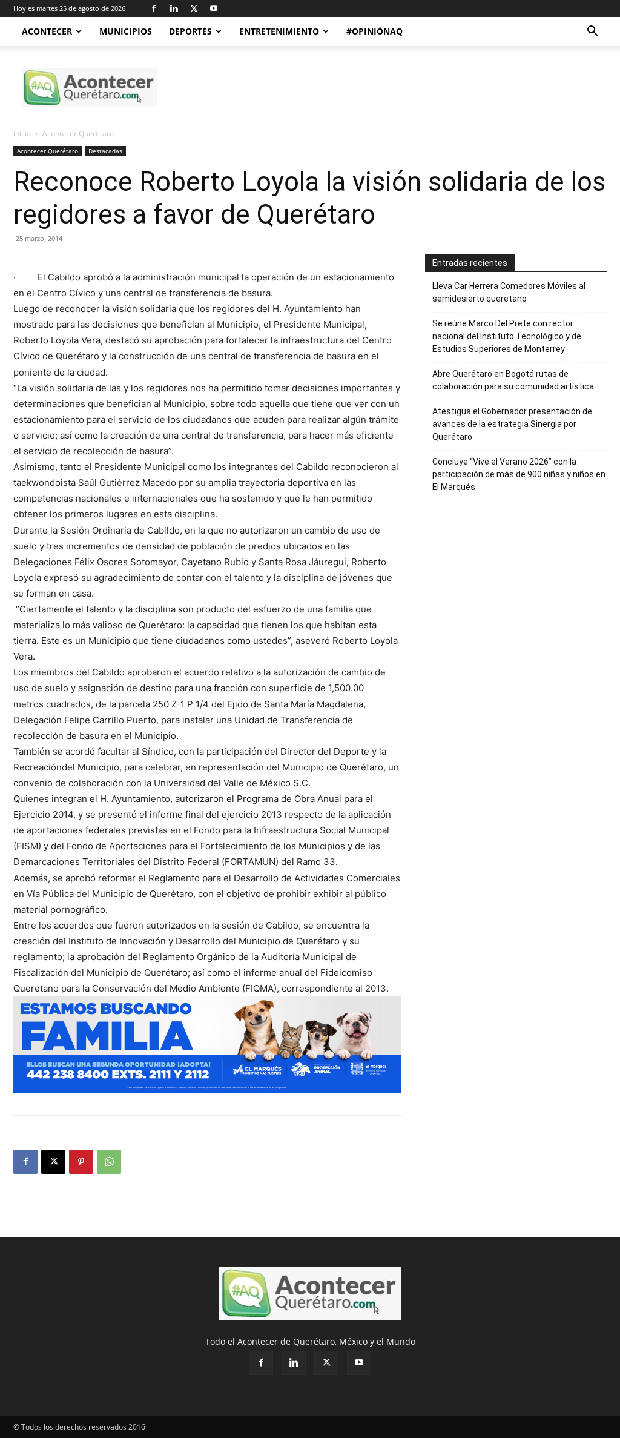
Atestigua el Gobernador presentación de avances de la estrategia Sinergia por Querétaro (512, 424)
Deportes (190, 31)
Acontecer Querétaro (47, 151)
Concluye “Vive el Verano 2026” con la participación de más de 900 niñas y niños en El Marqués (518, 474)
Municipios (125, 31)
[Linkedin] (174, 8)
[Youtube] (214, 8)
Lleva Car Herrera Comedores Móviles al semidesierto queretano (508, 292)
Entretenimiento (279, 31)
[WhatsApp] (109, 1162)
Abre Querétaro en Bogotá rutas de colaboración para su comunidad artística (513, 380)
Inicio (22, 133)
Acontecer (47, 31)
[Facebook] (154, 8)
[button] (592, 32)
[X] (194, 8)
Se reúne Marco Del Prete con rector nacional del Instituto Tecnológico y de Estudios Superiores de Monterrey (506, 336)
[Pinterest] (81, 1162)
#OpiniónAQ (374, 31)
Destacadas (105, 151)
